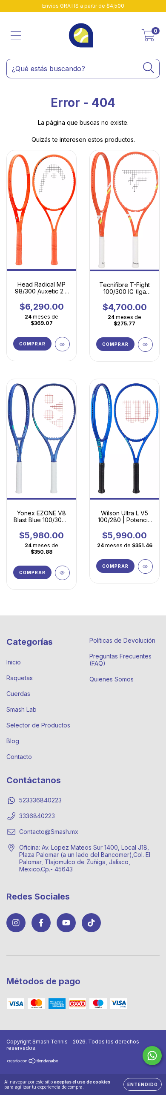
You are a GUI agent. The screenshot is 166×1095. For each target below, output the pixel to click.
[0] (148, 37)
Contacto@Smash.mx (48, 831)
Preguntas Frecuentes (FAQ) (120, 659)
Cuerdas (18, 693)
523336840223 (40, 800)
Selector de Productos (38, 725)
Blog (12, 740)
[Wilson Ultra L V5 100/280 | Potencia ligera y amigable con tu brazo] (145, 566)
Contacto (19, 756)
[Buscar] (149, 68)
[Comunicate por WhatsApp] (152, 1055)
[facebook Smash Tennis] (41, 922)
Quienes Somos (111, 679)
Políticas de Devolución (122, 640)
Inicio (13, 662)
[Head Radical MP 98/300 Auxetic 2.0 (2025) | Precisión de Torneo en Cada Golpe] (62, 344)
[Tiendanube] (33, 1062)
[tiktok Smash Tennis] (91, 922)
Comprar (32, 343)
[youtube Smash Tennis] (66, 922)
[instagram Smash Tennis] (16, 922)
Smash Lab (21, 709)
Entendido (142, 1084)
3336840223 (37, 815)
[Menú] (16, 35)
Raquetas (19, 677)
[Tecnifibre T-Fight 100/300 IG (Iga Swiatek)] (145, 344)
